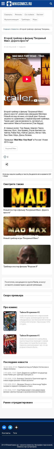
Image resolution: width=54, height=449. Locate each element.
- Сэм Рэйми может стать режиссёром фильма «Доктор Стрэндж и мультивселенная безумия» (24, 391)
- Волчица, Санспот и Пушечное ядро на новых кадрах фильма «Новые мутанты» (24, 379)
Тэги (15, 433)
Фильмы (18, 14)
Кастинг (40, 14)
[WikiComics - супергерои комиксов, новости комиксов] (30, 4)
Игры (35, 19)
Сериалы (8, 14)
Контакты (6, 433)
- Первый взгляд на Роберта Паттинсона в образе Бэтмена (26, 368)
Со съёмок (29, 14)
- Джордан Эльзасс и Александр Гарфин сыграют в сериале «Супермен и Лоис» (25, 385)
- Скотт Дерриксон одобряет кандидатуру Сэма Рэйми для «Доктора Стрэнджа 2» (25, 374)
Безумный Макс (11, 148)
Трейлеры (25, 19)
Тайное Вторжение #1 (30, 336)
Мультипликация (11, 19)
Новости (22, 47)
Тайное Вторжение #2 (30, 312)
